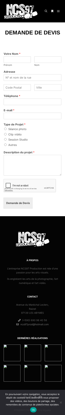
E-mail (9, 110)
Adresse (9, 71)
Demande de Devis (18, 203)
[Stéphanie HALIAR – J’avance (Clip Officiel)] (53, 353)
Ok (33, 409)
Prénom (8, 65)
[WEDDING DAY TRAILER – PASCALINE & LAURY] (53, 373)
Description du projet (19, 152)
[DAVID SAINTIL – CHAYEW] (32, 373)
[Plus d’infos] (52, 11)
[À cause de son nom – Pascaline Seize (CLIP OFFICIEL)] (32, 353)
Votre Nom (12, 53)
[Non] (60, 402)
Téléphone (12, 96)
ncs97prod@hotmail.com (34, 324)
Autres (12, 145)
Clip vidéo (15, 134)
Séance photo (17, 129)
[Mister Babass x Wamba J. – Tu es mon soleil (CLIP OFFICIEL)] (12, 353)
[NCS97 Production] (20, 11)
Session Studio (18, 139)
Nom (36, 65)
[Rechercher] (46, 11)
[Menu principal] (58, 11)
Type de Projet (14, 124)
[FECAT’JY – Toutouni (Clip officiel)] (12, 373)
